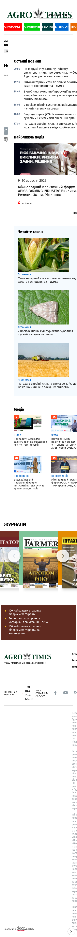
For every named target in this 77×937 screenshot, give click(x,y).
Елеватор (62, 26)
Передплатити (56, 15)
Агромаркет (13, 26)
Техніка (47, 26)
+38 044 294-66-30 (29, 693)
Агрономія (32, 26)
